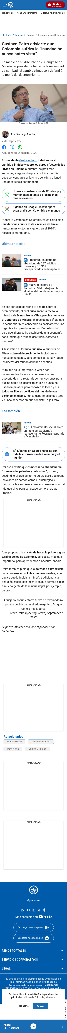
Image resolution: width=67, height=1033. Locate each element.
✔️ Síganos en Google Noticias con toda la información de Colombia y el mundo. (36, 454)
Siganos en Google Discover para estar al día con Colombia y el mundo (36, 208)
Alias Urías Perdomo (27, 13)
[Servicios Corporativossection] (61, 959)
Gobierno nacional (41, 741)
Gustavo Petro (28, 160)
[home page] (33, 889)
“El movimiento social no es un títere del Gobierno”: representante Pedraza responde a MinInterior (44, 431)
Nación (19, 35)
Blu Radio (6, 35)
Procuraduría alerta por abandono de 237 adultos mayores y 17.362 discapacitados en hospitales (42, 264)
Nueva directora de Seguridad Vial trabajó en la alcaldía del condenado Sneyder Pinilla (44, 289)
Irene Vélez (13, 748)
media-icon (33, 1026)
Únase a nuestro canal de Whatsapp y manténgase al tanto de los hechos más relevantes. (37, 195)
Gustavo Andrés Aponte (53, 13)
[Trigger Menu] (5, 5)
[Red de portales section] (61, 950)
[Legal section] (61, 968)
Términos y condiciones (27, 981)
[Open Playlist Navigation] (62, 1026)
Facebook (4, 149)
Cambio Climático (37, 748)
